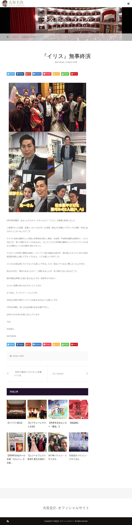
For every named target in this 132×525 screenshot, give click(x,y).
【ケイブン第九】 (15, 423)
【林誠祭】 (74, 423)
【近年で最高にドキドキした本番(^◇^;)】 (28, 373)
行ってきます (58, 374)
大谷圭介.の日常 (71, 62)
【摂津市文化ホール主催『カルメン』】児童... (16, 459)
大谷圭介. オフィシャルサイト (66, 508)
